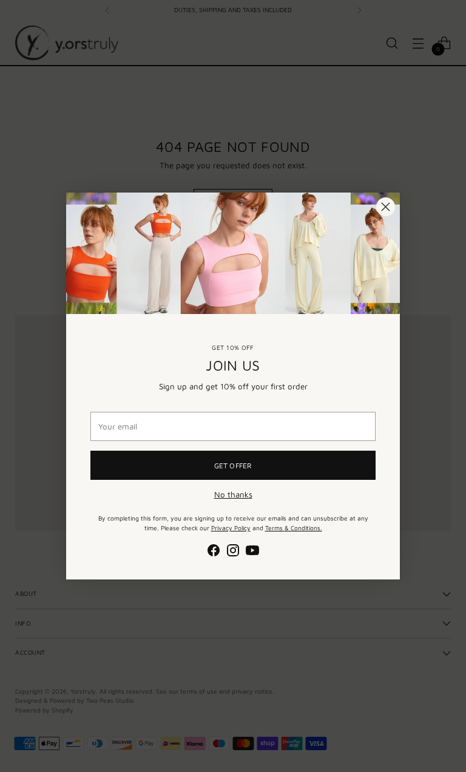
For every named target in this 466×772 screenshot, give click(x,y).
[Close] (385, 206)
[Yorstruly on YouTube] (252, 552)
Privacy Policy (231, 527)
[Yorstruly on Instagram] (233, 552)
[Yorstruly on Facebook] (213, 552)
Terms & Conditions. (293, 527)
